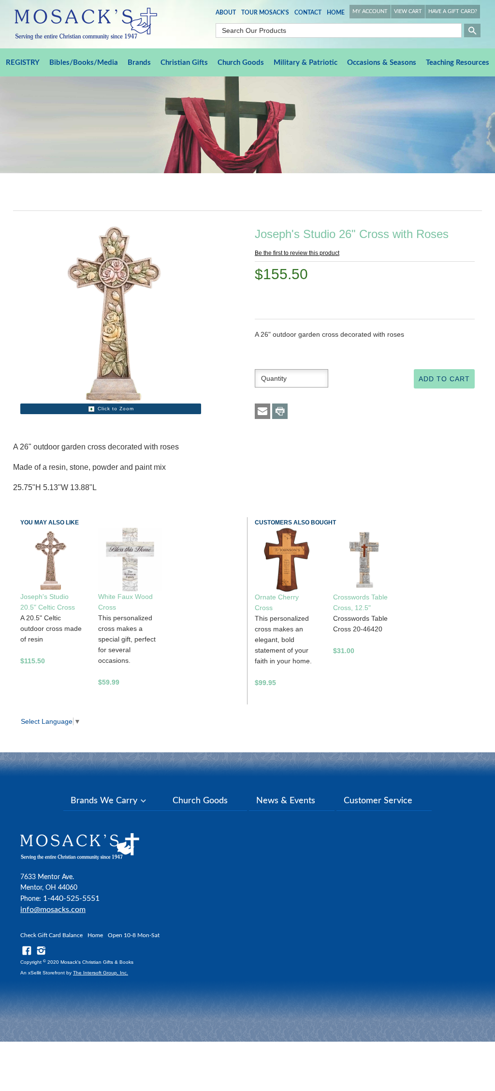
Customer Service (378, 800)
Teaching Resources (457, 62)
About (226, 12)
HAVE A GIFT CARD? (452, 11)
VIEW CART (408, 11)
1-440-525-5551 (71, 898)
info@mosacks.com (53, 909)
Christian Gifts (184, 62)
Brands (139, 62)
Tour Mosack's (265, 12)
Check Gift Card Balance (51, 935)
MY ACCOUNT (370, 11)
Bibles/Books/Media (83, 62)
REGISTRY (23, 62)
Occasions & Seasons (381, 62)
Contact (307, 12)
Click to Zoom (116, 408)
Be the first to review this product (297, 253)
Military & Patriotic (305, 62)
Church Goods (241, 62)
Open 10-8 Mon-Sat (134, 935)
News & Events (285, 800)
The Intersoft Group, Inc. (100, 972)
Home (336, 12)
